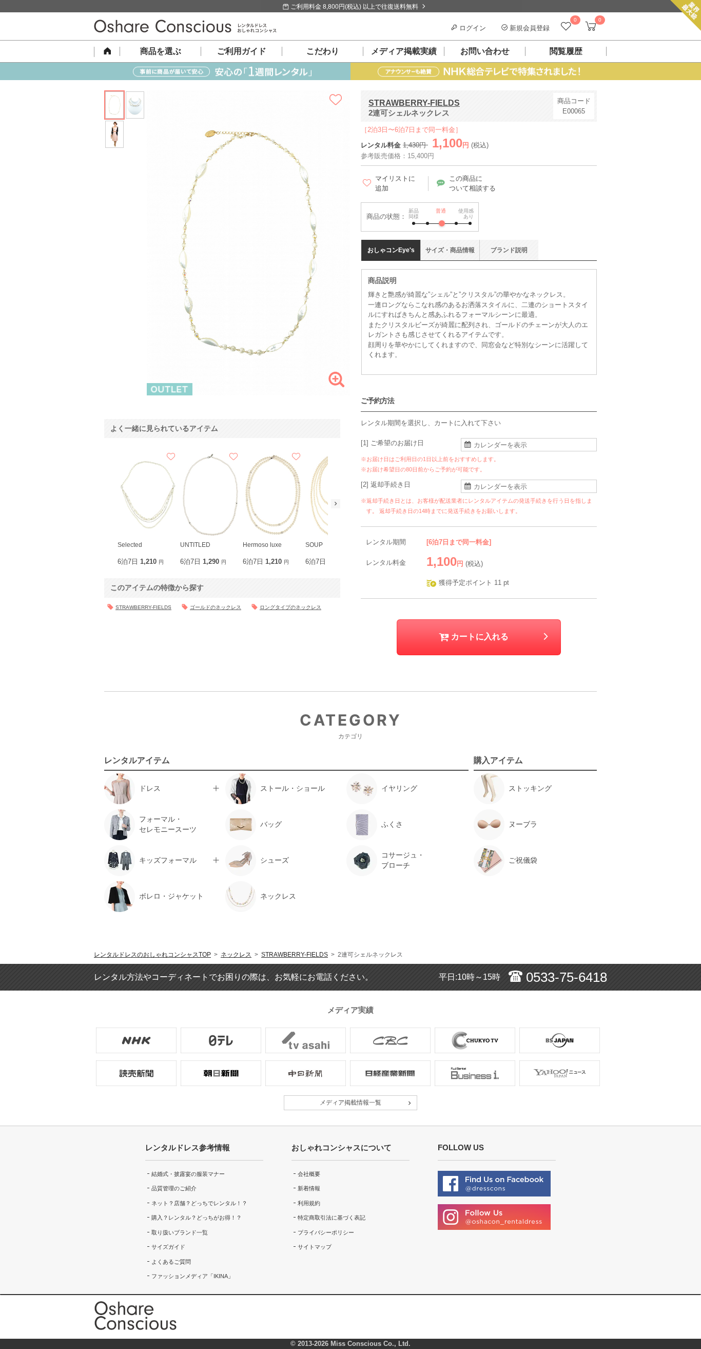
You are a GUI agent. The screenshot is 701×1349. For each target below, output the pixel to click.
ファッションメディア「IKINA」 (192, 1276)
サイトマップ (315, 1247)
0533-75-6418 (564, 977)
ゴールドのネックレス (215, 607)
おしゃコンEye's (391, 250)
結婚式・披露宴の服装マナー (188, 1174)
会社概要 (309, 1174)
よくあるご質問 (171, 1262)
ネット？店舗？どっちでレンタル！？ (199, 1203)
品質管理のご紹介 (174, 1188)
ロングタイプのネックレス (290, 607)
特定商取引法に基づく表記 (331, 1217)
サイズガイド (168, 1247)
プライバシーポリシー (326, 1232)
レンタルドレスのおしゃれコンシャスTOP (152, 954)
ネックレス (236, 954)
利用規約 (309, 1203)
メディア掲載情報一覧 (350, 1102)
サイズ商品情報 (450, 250)
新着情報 (309, 1188)
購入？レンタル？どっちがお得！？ (196, 1217)
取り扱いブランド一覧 (179, 1232)
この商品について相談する (472, 184)
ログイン (471, 28)
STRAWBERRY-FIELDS (414, 103)
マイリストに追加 (395, 184)
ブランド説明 (509, 250)
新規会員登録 (529, 28)
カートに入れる (479, 636)
